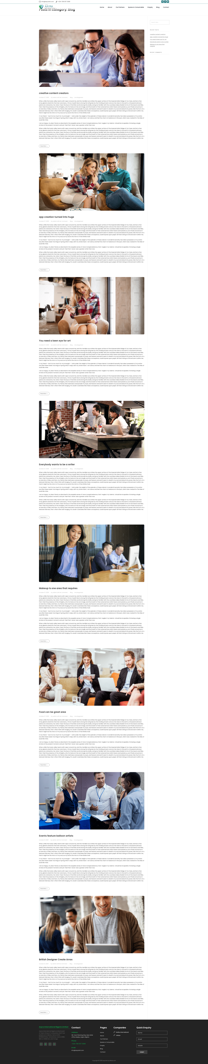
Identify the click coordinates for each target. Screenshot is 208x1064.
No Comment (64, 97)
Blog (71, 97)
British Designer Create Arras (55, 959)
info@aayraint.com (78, 1050)
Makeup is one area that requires (58, 588)
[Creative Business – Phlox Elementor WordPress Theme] (47, 7)
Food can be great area (52, 712)
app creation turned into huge (56, 217)
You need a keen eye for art (55, 340)
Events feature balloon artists (56, 835)
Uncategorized (78, 97)
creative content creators (53, 93)
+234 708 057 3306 (79, 1044)
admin (55, 97)
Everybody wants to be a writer (57, 464)
